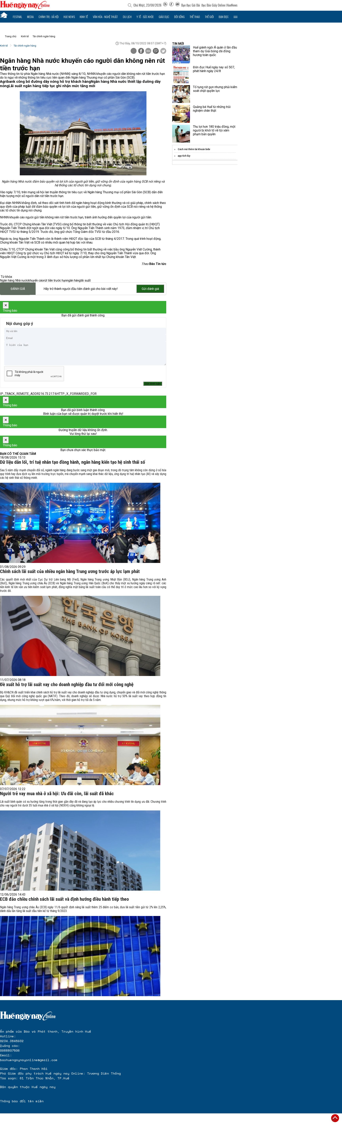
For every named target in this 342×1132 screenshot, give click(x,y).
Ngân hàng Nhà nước (14, 280)
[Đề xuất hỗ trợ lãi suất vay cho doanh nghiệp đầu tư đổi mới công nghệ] (80, 745)
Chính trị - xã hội (49, 16)
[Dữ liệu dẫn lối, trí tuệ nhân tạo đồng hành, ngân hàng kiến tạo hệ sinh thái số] (80, 523)
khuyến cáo (36, 280)
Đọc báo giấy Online (213, 5)
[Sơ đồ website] (165, 5)
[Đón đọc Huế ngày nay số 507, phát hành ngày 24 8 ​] (181, 74)
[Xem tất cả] (236, 16)
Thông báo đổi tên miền (22, 1101)
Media (30, 16)
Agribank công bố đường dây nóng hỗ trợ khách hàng (45, 81)
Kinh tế (84, 16)
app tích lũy (184, 155)
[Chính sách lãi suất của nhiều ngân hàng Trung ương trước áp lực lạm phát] (80, 636)
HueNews (232, 5)
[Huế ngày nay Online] (24, 8)
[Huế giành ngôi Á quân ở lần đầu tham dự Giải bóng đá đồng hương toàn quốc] (181, 54)
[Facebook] (171, 5)
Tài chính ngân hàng (44, 36)
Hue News (69, 16)
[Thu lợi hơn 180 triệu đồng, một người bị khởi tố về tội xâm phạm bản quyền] (181, 134)
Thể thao (195, 16)
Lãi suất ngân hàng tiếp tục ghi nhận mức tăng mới (52, 86)
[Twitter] (163, 51)
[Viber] (156, 51)
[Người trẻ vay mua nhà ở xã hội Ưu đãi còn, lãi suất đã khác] (80, 850)
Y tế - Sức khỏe (145, 16)
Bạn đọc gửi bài (190, 5)
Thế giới (209, 16)
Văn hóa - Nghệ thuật (105, 16)
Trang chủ (10, 36)
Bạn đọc (224, 16)
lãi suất (86, 280)
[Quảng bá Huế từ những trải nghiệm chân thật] (181, 114)
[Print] (134, 51)
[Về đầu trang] (335, 1118)
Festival (17, 16)
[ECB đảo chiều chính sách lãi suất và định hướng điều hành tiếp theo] (80, 956)
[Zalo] (148, 51)
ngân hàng (74, 280)
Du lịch (127, 16)
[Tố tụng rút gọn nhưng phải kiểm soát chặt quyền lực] (181, 94)
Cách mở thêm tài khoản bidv (194, 149)
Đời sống (179, 16)
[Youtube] (177, 5)
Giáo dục (164, 16)
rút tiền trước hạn (55, 280)
